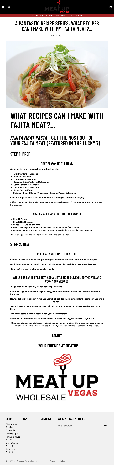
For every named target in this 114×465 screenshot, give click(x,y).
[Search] (9, 7)
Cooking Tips (12, 433)
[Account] (104, 7)
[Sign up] (105, 425)
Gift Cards (10, 430)
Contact (9, 452)
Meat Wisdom (12, 443)
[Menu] (3, 7)
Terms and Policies (57, 461)
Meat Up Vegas (18, 461)
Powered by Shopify (32, 461)
